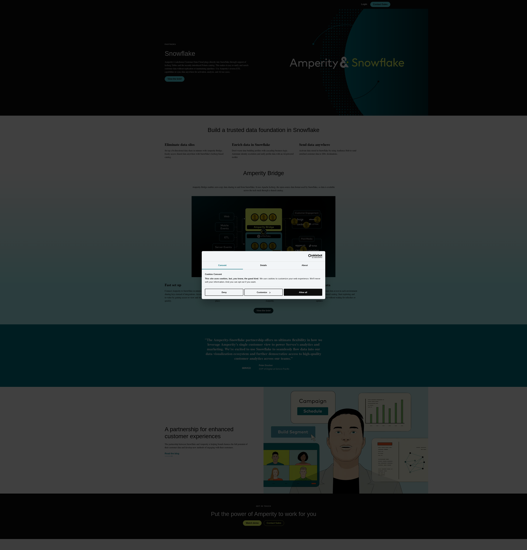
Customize (262, 292)
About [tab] (305, 265)
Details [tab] (263, 265)
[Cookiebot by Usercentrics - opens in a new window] (310, 256)
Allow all (303, 292)
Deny (224, 292)
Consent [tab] (222, 265)
